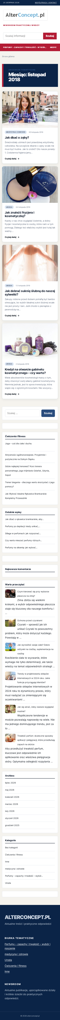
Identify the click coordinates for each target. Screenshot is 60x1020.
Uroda (9, 207)
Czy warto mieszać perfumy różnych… (23, 540)
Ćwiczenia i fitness (14, 854)
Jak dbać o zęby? (17, 137)
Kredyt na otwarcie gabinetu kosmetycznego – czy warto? (25, 371)
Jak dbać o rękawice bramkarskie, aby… (24, 519)
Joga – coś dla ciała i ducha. (18, 443)
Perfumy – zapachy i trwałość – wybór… (24, 47)
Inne (7, 861)
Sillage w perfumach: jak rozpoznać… (23, 533)
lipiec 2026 (10, 782)
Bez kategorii (11, 847)
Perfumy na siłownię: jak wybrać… (21, 547)
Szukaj (50, 35)
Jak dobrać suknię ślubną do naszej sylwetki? (30, 292)
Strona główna (8, 56)
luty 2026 (9, 811)
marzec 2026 (11, 804)
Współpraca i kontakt (46, 3)
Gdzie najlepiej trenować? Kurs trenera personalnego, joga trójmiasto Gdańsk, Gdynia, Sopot (27, 470)
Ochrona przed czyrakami (29, 620)
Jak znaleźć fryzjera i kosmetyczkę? (19, 214)
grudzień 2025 (12, 825)
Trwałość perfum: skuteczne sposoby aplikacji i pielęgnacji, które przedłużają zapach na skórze (36, 740)
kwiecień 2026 (12, 797)
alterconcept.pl (28, 917)
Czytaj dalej (12, 158)
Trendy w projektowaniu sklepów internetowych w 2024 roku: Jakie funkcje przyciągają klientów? (33, 678)
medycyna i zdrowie (15, 132)
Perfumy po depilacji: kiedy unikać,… (22, 526)
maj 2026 (9, 790)
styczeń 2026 (11, 818)
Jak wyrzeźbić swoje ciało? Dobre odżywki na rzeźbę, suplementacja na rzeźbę (35, 649)
